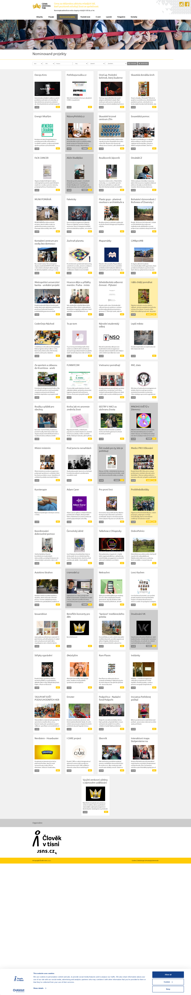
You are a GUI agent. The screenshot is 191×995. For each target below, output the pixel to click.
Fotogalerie (121, 17)
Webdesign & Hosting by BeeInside (148, 860)
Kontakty (134, 17)
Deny (168, 989)
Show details (38, 988)
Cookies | (135, 860)
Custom (167, 982)
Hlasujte (51, 17)
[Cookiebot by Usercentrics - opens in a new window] (18, 990)
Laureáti (109, 17)
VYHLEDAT (133, 63)
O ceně (98, 17)
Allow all (168, 975)
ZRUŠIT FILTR (144, 63)
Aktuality (39, 17)
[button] (14, 34)
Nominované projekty (67, 17)
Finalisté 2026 (85, 17)
